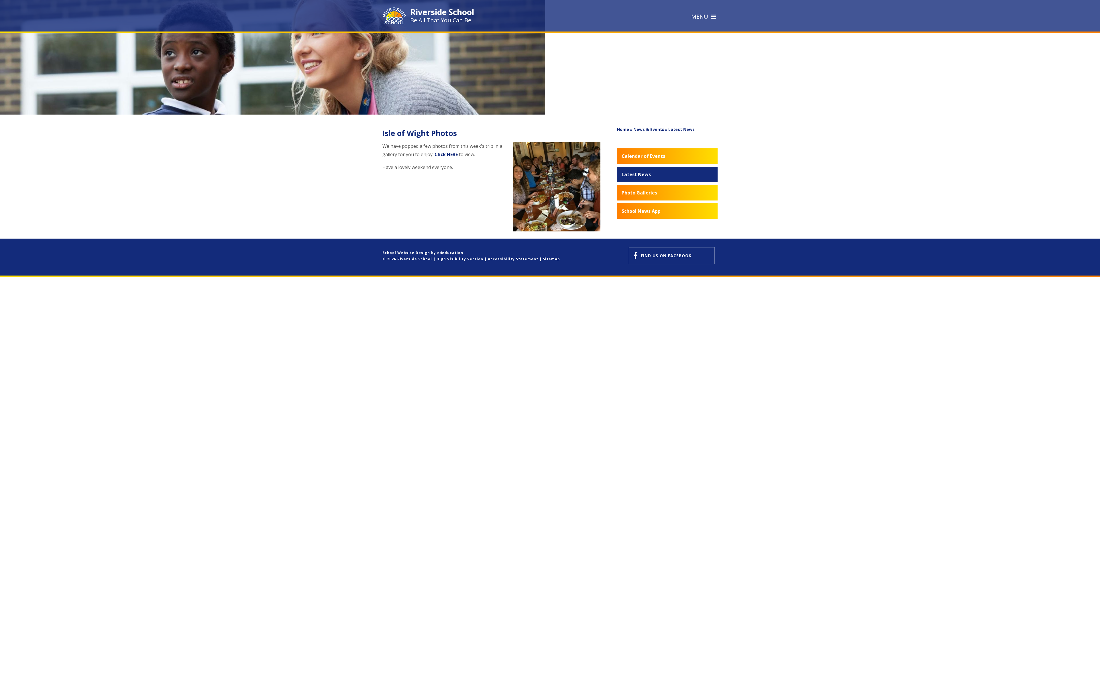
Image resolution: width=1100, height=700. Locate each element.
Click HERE (446, 154)
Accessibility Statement (513, 259)
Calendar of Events (643, 156)
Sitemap (551, 259)
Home (623, 129)
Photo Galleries (639, 193)
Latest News (681, 129)
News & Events (648, 129)
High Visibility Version (460, 259)
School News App (641, 211)
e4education (450, 252)
